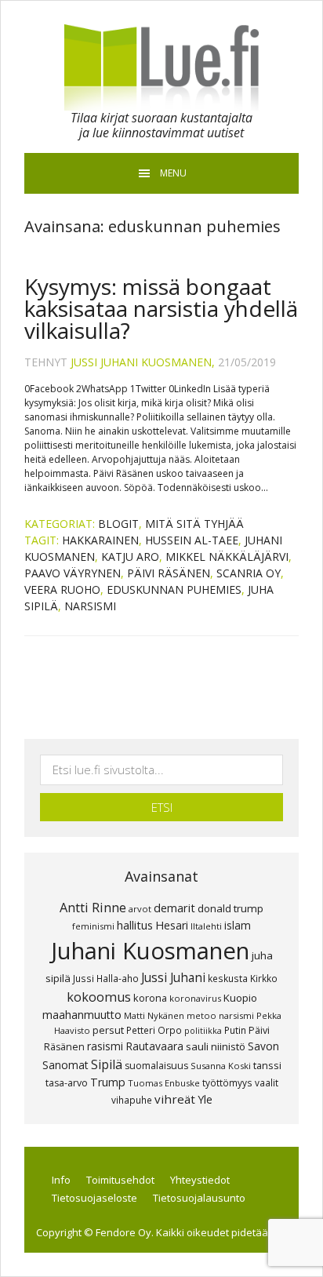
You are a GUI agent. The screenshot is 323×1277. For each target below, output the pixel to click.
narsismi (90, 605)
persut (108, 1030)
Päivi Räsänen (168, 573)
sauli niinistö (215, 1046)
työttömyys (227, 1082)
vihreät (174, 1099)
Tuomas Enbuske (164, 1083)
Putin (235, 1030)
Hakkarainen (100, 540)
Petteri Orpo (154, 1030)
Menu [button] (173, 173)
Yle (205, 1099)
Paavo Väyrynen (72, 573)
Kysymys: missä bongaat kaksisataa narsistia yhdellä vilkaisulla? (161, 308)
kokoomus (99, 997)
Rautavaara (154, 1046)
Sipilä (106, 1064)
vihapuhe (131, 1099)
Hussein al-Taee (191, 540)
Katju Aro (130, 556)
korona (150, 998)
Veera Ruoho (62, 589)
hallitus (135, 925)
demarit (174, 907)
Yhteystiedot (200, 1180)
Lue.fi (161, 67)
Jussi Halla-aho (106, 978)
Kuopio (240, 998)
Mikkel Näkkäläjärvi (227, 556)
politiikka (203, 1030)
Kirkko (264, 978)
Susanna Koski (221, 1065)
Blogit (118, 523)
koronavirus (195, 998)
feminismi (93, 926)
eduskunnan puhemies (174, 589)
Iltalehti (206, 926)
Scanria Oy (248, 573)
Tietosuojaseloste (94, 1198)
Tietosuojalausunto (199, 1198)
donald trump (230, 908)
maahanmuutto (82, 1014)
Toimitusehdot (120, 1180)
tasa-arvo (66, 1083)
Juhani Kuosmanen (150, 950)
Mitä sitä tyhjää (194, 523)
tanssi (267, 1065)
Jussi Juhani (173, 977)
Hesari (171, 925)
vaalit (266, 1082)
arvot (140, 909)
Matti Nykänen (154, 1015)
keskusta (228, 978)
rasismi (105, 1046)
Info (61, 1180)
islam (237, 925)
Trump (107, 1082)
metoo (201, 1015)
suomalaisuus (156, 1065)
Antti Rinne (93, 907)
